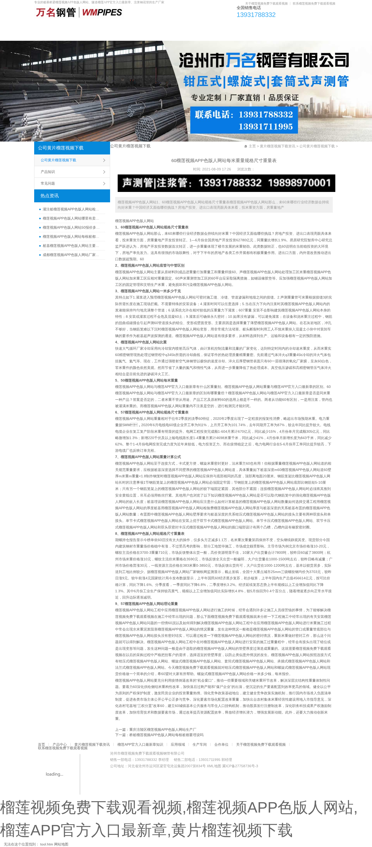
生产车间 (261, 25)
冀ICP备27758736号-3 (240, 766)
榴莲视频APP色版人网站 (134, 221)
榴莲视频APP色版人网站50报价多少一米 (72, 227)
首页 (46, 25)
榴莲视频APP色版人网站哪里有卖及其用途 (72, 218)
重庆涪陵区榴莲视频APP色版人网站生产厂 (162, 729)
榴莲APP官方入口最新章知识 (179, 25)
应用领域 (229, 25)
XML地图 (214, 766)
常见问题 (48, 183)
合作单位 (294, 25)
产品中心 (75, 25)
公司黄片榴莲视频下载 (61, 147)
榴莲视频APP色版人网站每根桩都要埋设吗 (72, 236)
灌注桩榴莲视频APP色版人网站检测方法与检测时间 (72, 209)
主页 (252, 146)
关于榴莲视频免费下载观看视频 (266, 3)
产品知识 (48, 172)
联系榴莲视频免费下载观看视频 (314, 3)
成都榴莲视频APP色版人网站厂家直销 (72, 255)
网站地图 (61, 844)
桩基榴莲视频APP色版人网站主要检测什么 (72, 246)
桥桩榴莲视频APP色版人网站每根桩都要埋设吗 (166, 735)
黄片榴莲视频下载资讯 (119, 25)
